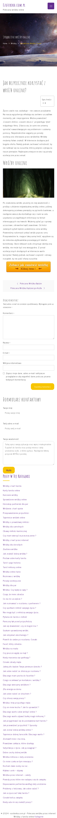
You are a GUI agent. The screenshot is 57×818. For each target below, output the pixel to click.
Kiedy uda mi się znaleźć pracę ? (17, 802)
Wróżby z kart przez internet (16, 540)
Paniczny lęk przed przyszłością (17, 621)
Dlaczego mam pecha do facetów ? (19, 675)
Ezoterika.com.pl (14, 5)
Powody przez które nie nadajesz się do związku (24, 779)
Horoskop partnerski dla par (15, 504)
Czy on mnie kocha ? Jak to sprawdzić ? (21, 707)
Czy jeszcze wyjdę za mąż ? (15, 653)
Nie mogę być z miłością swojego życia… (21, 612)
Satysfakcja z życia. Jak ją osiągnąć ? (19, 747)
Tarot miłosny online (12, 567)
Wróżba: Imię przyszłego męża (16, 702)
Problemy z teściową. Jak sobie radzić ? (21, 788)
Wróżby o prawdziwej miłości (16, 522)
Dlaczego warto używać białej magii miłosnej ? (24, 716)
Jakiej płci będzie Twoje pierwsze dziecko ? (22, 666)
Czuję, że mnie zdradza (13, 594)
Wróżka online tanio (12, 571)
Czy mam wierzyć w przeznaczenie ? (19, 535)
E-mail (6, 352)
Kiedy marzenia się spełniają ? (16, 657)
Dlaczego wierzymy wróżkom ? (17, 684)
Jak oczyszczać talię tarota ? (16, 793)
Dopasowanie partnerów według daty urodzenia (24, 784)
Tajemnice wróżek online (14, 517)
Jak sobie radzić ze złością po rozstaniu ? (22, 671)
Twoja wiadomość (11, 439)
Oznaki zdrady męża (12, 662)
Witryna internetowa (12, 363)
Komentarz (8, 313)
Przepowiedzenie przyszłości (16, 513)
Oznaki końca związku (13, 797)
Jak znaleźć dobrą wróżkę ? (15, 553)
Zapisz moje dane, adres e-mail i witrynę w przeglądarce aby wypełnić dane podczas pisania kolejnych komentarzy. (28, 376)
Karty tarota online (11, 490)
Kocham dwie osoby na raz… (16, 766)
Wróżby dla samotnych (13, 526)
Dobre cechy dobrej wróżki (15, 752)
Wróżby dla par (9, 585)
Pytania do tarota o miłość (15, 616)
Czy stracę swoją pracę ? (14, 698)
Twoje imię (7, 408)
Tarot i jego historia (12, 562)
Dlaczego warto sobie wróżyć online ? (20, 711)
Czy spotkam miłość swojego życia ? (19, 607)
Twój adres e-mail (11, 423)
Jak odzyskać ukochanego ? (15, 635)
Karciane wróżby (10, 495)
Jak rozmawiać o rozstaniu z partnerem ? (22, 603)
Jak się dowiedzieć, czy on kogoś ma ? (20, 626)
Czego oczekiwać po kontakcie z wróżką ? (22, 680)
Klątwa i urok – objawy (13, 770)
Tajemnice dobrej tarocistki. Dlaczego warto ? (23, 734)
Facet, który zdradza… (13, 644)
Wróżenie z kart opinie (13, 508)
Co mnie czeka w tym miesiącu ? (18, 761)
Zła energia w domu (12, 689)
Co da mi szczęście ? (12, 598)
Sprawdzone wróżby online (15, 499)
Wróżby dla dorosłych (13, 544)
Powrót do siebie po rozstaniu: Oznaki (20, 639)
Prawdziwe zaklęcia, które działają (18, 743)
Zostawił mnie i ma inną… (14, 738)
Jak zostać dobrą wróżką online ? (18, 729)
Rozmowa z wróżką (11, 576)
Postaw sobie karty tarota (14, 558)
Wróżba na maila (10, 648)
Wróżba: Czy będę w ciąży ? (15, 589)
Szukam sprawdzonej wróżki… (16, 630)
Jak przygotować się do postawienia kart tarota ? (25, 720)
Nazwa (6, 342)
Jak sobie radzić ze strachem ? (17, 693)
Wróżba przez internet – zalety (17, 775)
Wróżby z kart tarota (12, 486)
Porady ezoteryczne (12, 580)
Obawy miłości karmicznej (15, 531)
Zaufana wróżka (10, 549)
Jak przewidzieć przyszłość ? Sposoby (20, 725)
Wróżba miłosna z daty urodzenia (18, 756)
